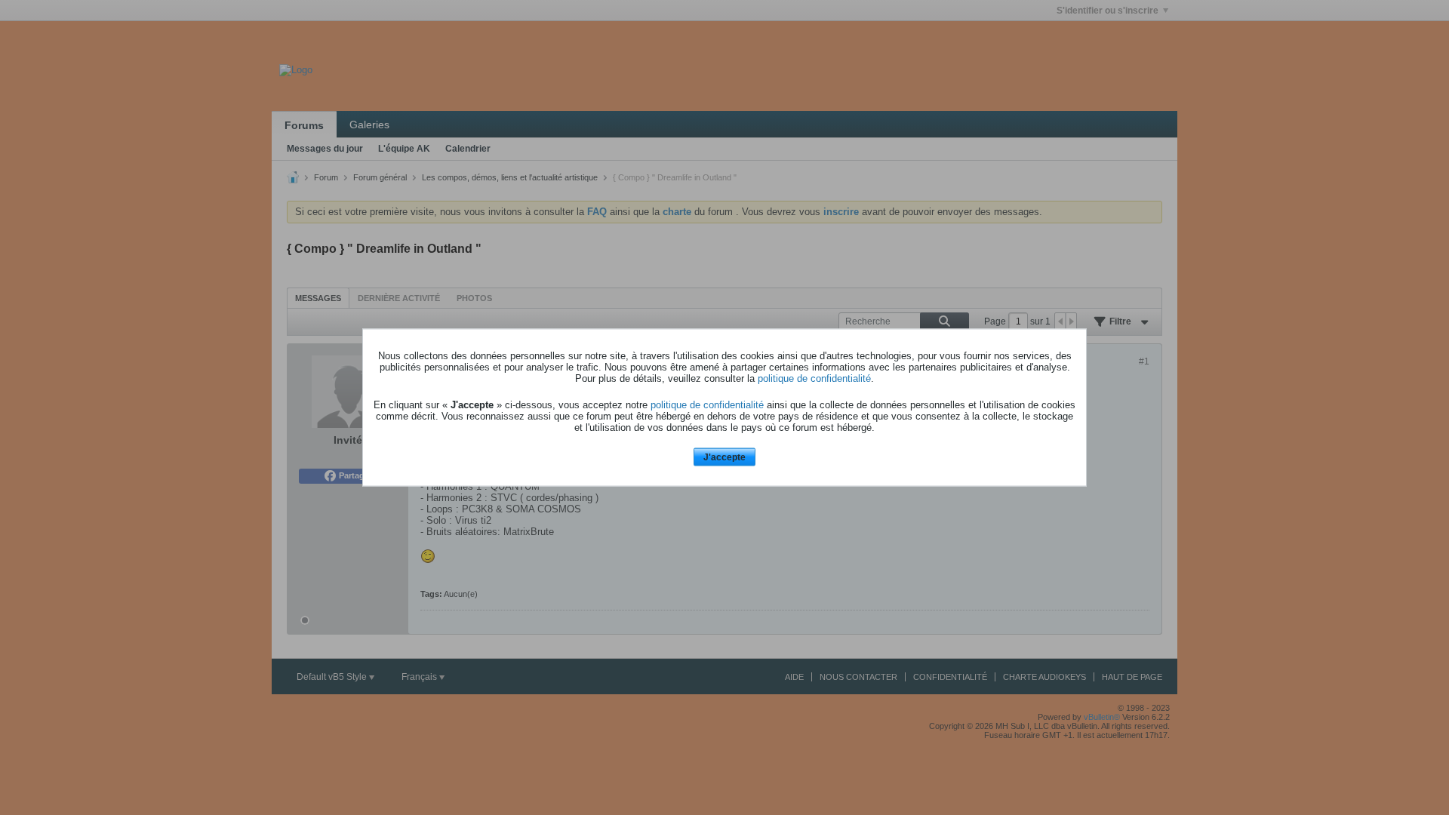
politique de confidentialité (814, 377)
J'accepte (724, 456)
